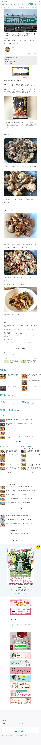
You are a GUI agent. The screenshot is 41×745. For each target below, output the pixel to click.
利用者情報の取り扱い (23, 735)
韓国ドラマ (25, 622)
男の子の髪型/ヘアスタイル (15, 622)
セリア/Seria (13, 620)
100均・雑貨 (5, 720)
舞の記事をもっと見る (20, 348)
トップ (2, 7)
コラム (10, 354)
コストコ (17, 624)
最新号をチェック (20, 593)
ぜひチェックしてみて (9, 63)
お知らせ (29, 735)
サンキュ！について (5, 737)
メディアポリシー (16, 735)
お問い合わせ (4, 735)
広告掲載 (9, 735)
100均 (27, 4)
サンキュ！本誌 (27, 624)
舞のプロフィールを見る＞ (32, 53)
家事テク (15, 4)
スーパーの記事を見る (20, 508)
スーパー (30, 4)
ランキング (7, 4)
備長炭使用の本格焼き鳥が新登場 (11, 57)
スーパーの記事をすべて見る (16, 441)
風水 (21, 622)
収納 (18, 4)
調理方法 (7, 59)
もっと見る (10, 472)
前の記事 (6, 358)
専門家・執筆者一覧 (11, 737)
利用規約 (12, 735)
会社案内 (3, 738)
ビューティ (22, 4)
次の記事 (35, 358)
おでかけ (12, 626)
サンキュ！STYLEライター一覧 (19, 737)
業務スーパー (14, 354)
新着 (3, 4)
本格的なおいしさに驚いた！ (10, 61)
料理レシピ (35, 4)
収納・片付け (5, 717)
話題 (39, 4)
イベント (22, 624)
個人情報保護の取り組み (9, 738)
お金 (11, 4)
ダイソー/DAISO (18, 620)
